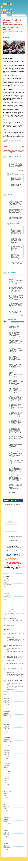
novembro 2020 (7, 821)
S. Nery (5, 599)
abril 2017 (6, 849)
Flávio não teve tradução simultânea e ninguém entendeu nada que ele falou (14, 647)
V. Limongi (14, 140)
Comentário (10, 509)
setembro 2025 (7, 722)
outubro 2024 (7, 745)
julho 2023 (6, 778)
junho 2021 (6, 812)
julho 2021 (6, 810)
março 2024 (6, 761)
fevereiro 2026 (7, 711)
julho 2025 (6, 726)
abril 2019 (6, 843)
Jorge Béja (6, 588)
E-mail (9, 526)
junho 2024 (6, 754)
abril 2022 (6, 804)
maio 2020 (6, 834)
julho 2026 (6, 700)
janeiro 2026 (6, 713)
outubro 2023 (7, 771)
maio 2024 (6, 756)
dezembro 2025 (7, 715)
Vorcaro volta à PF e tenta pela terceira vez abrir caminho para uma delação (15, 635)
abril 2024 (6, 758)
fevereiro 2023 (7, 786)
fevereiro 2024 (7, 763)
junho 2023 (6, 780)
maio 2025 (6, 730)
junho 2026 (6, 702)
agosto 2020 (6, 828)
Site (8, 530)
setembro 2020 (7, 825)
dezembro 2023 (7, 767)
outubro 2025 (7, 719)
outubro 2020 (7, 823)
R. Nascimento (7, 597)
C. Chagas (6, 578)
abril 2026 (6, 706)
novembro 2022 (7, 793)
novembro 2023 (7, 769)
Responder (21, 170)
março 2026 (6, 709)
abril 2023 (6, 782)
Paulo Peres (6, 593)
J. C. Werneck (7, 586)
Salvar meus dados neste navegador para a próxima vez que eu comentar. (15, 537)
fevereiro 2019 (7, 847)
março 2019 (6, 845)
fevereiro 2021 (7, 817)
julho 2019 (6, 836)
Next (23, 146)
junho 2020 (6, 832)
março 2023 (6, 784)
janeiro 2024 (6, 765)
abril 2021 (6, 815)
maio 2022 (6, 802)
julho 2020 (6, 830)
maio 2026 (6, 704)
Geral (5, 582)
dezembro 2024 (7, 741)
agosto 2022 (6, 795)
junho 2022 (6, 799)
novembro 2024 (7, 743)
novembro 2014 (7, 851)
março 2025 (6, 735)
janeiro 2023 (6, 789)
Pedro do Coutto (7, 595)
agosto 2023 (6, 776)
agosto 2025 (6, 724)
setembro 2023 (7, 774)
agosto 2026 (6, 698)
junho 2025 (6, 728)
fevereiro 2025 (7, 737)
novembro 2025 (7, 717)
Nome (9, 521)
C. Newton (6, 580)
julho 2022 (6, 797)
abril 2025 (6, 732)
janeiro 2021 (6, 819)
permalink (5, 141)
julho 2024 (6, 752)
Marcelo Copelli (7, 591)
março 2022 (6, 806)
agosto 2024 (6, 750)
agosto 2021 (6, 808)
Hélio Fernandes (7, 584)
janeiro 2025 (6, 739)
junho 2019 (6, 838)
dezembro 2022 (7, 791)
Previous (5, 146)
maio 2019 (6, 841)
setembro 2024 (7, 748)
